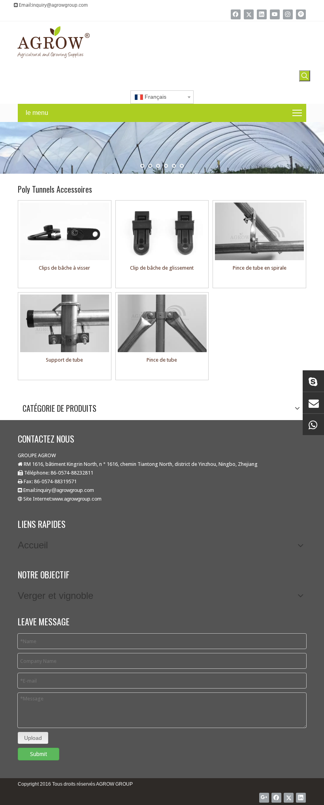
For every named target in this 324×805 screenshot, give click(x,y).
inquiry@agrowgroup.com (60, 5)
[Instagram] (288, 14)
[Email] (313, 403)
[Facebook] (236, 14)
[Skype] (313, 381)
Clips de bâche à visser (64, 268)
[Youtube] (275, 14)
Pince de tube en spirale (259, 268)
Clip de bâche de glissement (162, 268)
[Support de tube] (64, 324)
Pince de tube (162, 360)
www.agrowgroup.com (77, 499)
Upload (33, 738)
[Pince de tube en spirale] (259, 232)
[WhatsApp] (313, 424)
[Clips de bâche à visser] (64, 232)
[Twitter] (249, 14)
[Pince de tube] (162, 324)
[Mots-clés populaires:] (304, 75)
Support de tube (64, 360)
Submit (38, 754)
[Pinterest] (301, 14)
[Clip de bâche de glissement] (162, 232)
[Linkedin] (262, 14)
